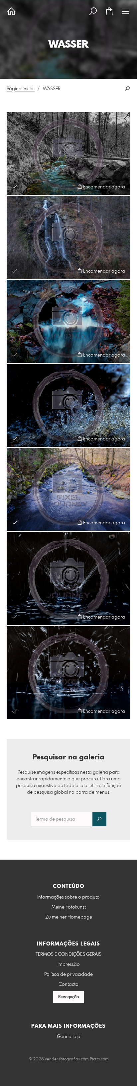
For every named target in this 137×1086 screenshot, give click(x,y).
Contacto (68, 984)
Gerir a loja (68, 1036)
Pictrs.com (99, 1059)
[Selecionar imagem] (14, 186)
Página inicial (21, 89)
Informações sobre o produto (68, 897)
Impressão (69, 964)
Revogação (68, 997)
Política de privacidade (68, 974)
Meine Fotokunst (69, 907)
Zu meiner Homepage (68, 917)
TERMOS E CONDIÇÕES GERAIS (68, 954)
